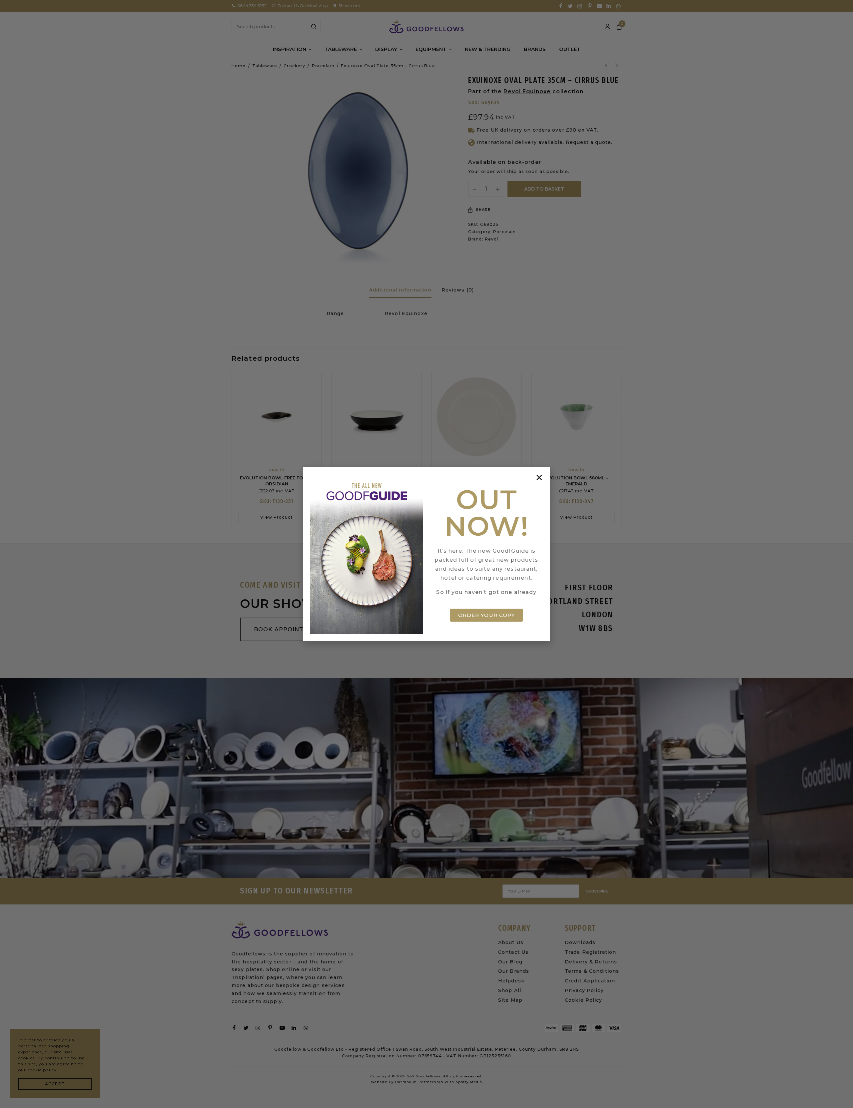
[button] (539, 477)
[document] (426, 554)
